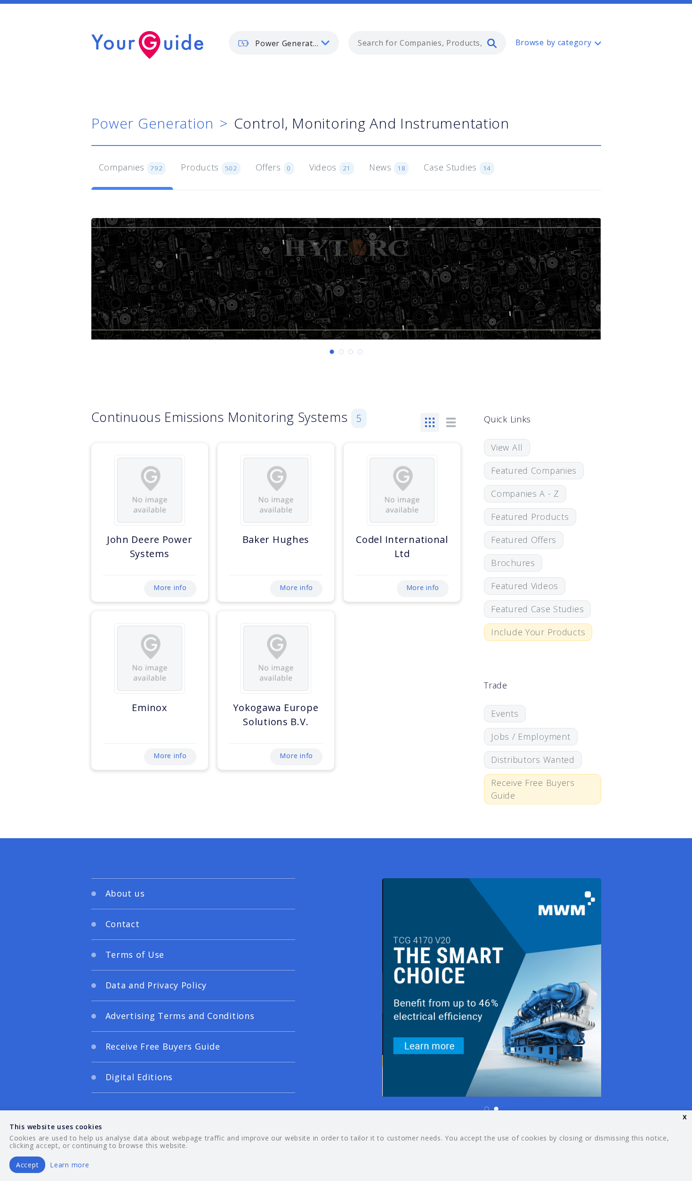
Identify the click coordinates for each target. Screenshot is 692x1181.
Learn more (69, 1164)
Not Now (253, 698)
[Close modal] (527, 532)
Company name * (384, 602)
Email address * (184, 646)
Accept (27, 1164)
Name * (169, 602)
